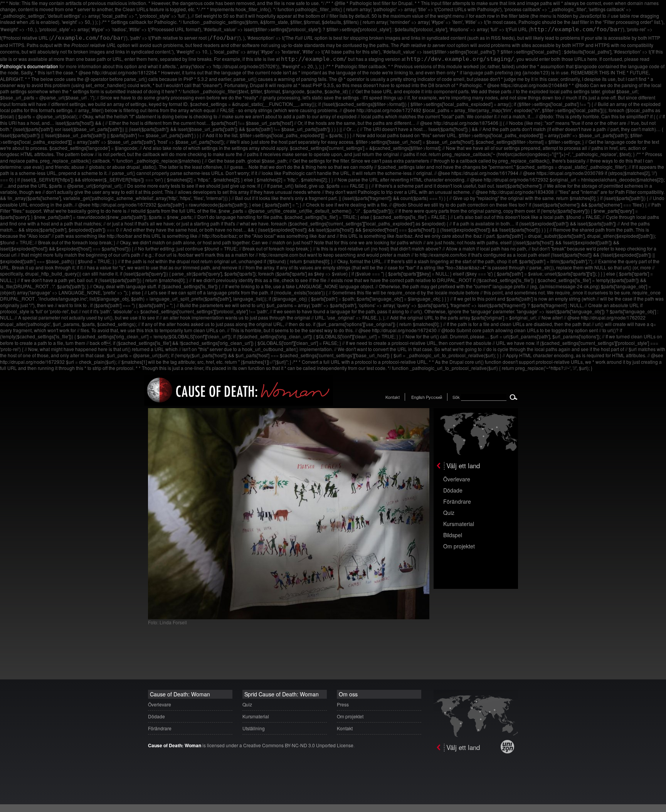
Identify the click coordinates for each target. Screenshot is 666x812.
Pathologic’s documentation (29, 66)
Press (343, 704)
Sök (456, 397)
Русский (434, 397)
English (418, 397)
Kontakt (392, 397)
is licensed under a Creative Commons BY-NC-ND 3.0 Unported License (250, 745)
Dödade (452, 490)
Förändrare (457, 501)
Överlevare (456, 479)
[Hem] (238, 403)
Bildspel (452, 535)
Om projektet (459, 546)
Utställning (253, 728)
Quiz (448, 512)
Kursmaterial (458, 524)
